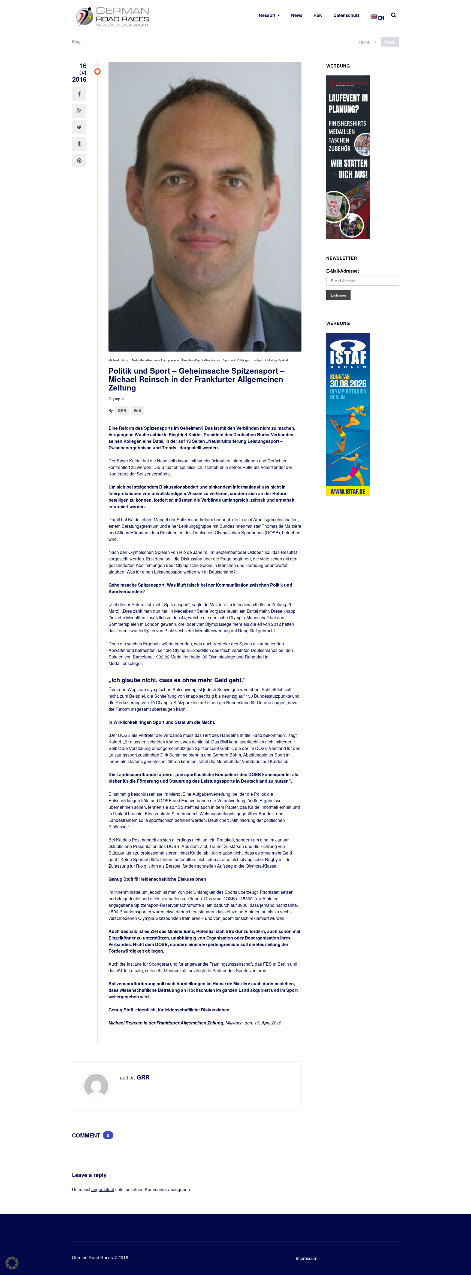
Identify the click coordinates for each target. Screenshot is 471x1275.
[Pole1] (348, 237)
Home (364, 41)
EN (380, 18)
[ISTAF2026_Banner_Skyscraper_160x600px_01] (348, 494)
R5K (317, 15)
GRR (122, 410)
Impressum (306, 1258)
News (297, 15)
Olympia (116, 398)
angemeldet (102, 1189)
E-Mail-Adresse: (342, 271)
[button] (12, 1263)
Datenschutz (346, 15)
